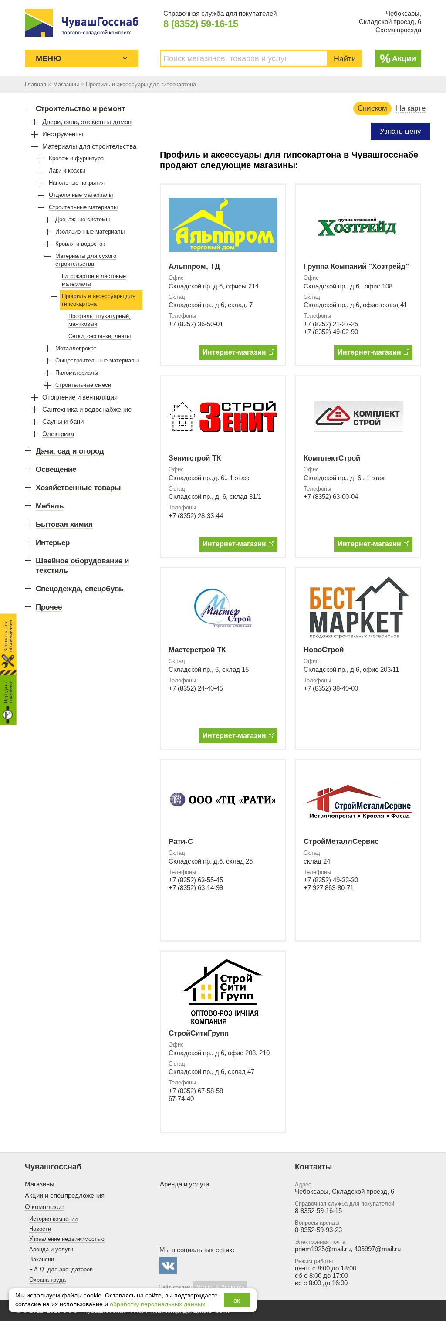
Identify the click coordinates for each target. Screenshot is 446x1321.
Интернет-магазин (234, 352)
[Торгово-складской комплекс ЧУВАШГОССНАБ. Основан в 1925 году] (81, 23)
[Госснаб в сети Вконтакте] (168, 1265)
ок (236, 1300)
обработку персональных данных (157, 1304)
